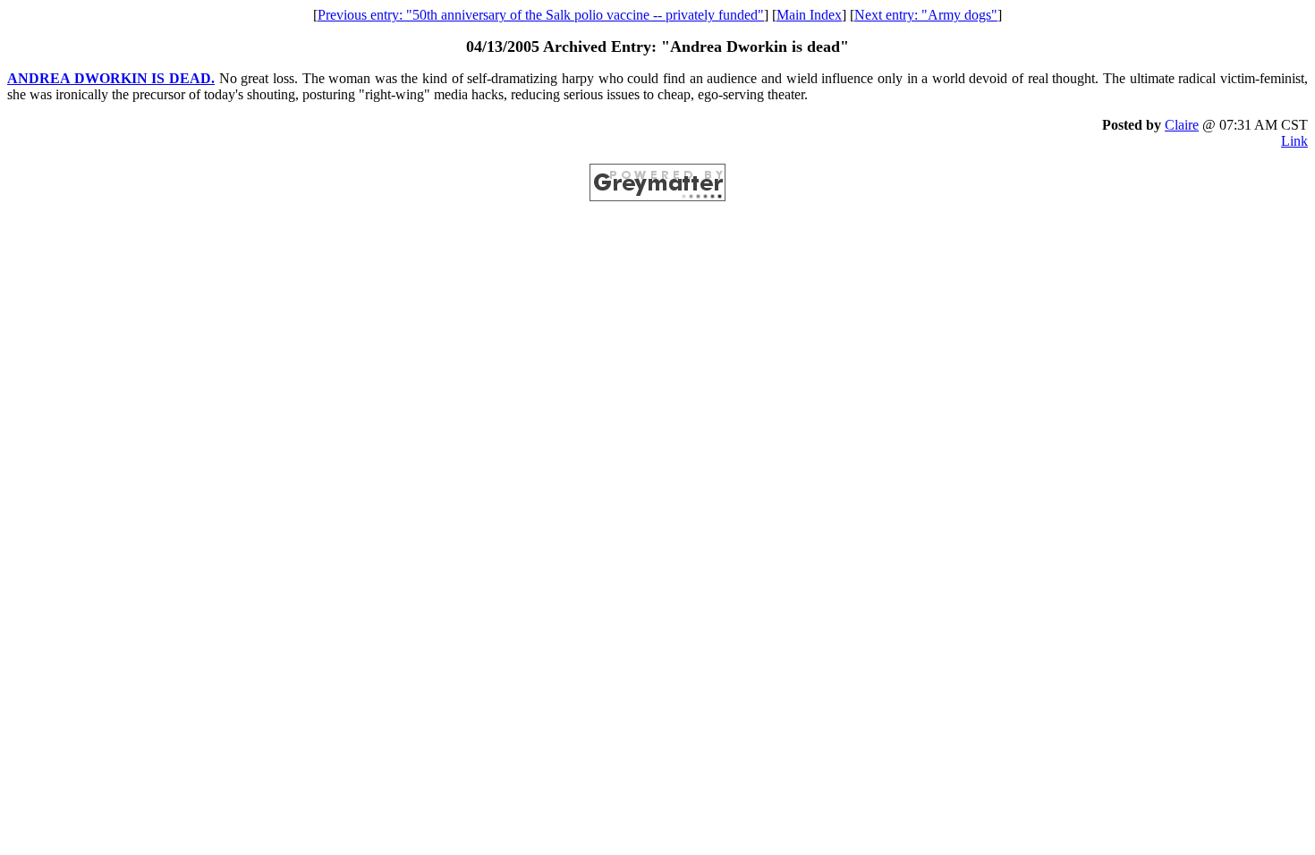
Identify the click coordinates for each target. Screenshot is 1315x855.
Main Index (809, 14)
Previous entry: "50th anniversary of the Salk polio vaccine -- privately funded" (541, 14)
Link (1294, 140)
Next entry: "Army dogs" (925, 14)
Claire (1182, 124)
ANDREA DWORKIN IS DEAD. (111, 78)
